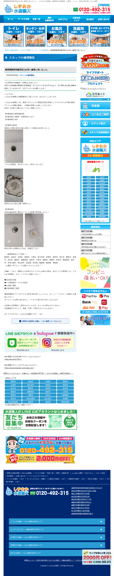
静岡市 (13, 381)
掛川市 (65, 388)
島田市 (65, 385)
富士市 (13, 388)
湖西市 (30, 395)
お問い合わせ (103, 18)
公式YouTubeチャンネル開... (91, 234)
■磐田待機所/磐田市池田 (80, 505)
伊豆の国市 (30, 398)
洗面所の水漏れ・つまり (77, 479)
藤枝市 (13, 392)
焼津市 (48, 388)
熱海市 (65, 381)
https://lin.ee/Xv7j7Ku (12, 359)
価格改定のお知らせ (88, 240)
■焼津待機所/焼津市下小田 (81, 499)
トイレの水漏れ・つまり (15, 479)
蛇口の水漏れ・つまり (96, 479)
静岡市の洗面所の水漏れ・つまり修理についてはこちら (41, 321)
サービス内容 (23, 18)
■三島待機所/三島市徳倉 (80, 511)
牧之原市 (48, 398)
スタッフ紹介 (100, 473)
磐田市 (30, 388)
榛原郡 (48, 402)
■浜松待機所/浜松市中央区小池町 (83, 491)
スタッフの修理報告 (41, 50)
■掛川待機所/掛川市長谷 (80, 508)
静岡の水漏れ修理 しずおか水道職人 (18, 50)
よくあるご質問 (77, 473)
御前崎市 (65, 395)
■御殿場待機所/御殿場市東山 (82, 514)
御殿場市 (30, 392)
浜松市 (30, 381)
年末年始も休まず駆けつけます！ (93, 247)
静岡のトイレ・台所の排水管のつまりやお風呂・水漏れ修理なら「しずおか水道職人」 (57, 560)
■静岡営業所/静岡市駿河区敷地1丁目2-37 (86, 488)
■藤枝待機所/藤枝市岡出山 (81, 502)
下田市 (65, 392)
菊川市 (13, 398)
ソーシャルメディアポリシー (38, 476)
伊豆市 (48, 395)
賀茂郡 (65, 398)
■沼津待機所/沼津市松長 (80, 496)
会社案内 (90, 18)
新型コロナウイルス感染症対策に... (94, 253)
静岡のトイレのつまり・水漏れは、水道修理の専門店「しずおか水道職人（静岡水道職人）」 (39, 373)
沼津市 (48, 381)
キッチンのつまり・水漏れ (36, 479)
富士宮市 (30, 385)
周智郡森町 (65, 402)
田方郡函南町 (13, 402)
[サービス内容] (19, 18)
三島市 (13, 385)
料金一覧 (37, 18)
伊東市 (48, 385)
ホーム (10, 18)
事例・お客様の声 (50, 18)
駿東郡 (30, 402)
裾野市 (13, 395)
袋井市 (48, 392)
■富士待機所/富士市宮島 (80, 494)
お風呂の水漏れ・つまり (57, 479)
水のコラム (63, 18)
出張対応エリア (76, 18)
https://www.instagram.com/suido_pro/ (19, 368)
